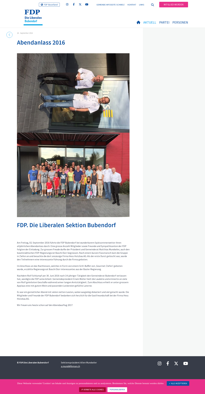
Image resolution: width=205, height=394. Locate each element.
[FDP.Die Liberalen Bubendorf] (34, 13)
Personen (180, 22)
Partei (164, 22)
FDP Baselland (51, 4)
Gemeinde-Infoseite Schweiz (110, 4)
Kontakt (132, 4)
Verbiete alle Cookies (93, 389)
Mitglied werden (174, 4)
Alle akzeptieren (179, 383)
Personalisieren (117, 389)
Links (141, 4)
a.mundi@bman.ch (70, 366)
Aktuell (149, 22)
